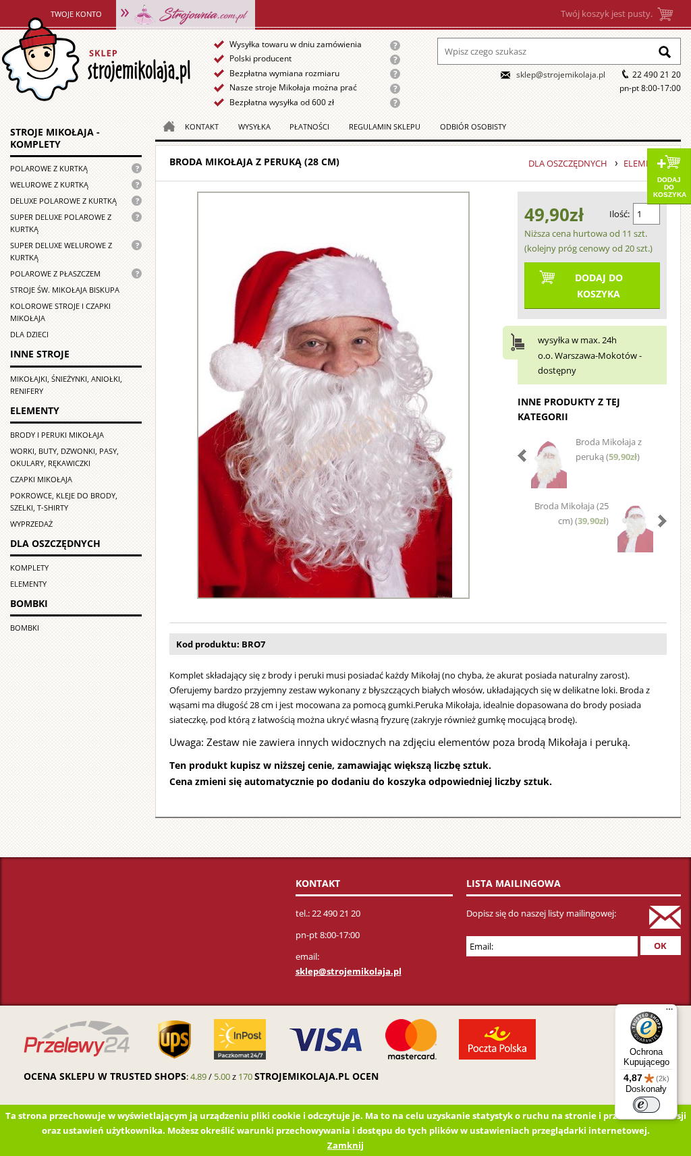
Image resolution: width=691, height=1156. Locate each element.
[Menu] (669, 1012)
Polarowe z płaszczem (55, 273)
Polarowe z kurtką (49, 168)
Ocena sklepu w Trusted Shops (105, 1076)
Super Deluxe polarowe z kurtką (60, 223)
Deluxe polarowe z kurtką (63, 201)
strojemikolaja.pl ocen (316, 1076)
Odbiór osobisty (473, 126)
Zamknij (345, 1145)
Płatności (309, 126)
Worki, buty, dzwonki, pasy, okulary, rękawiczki (64, 457)
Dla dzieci (29, 334)
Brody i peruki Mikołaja (57, 435)
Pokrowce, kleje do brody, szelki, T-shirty (63, 501)
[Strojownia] (185, 13)
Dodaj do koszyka (669, 187)
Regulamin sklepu (384, 126)
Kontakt (202, 126)
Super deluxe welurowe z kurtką (61, 251)
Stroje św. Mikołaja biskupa (64, 290)
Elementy (28, 584)
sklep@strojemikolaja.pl (560, 74)
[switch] (646, 1105)
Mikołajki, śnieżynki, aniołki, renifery (66, 385)
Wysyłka (254, 126)
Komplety (29, 567)
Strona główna (95, 60)
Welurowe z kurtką (49, 184)
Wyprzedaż (31, 524)
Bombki (24, 628)
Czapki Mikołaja (41, 479)
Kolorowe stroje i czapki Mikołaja (60, 312)
